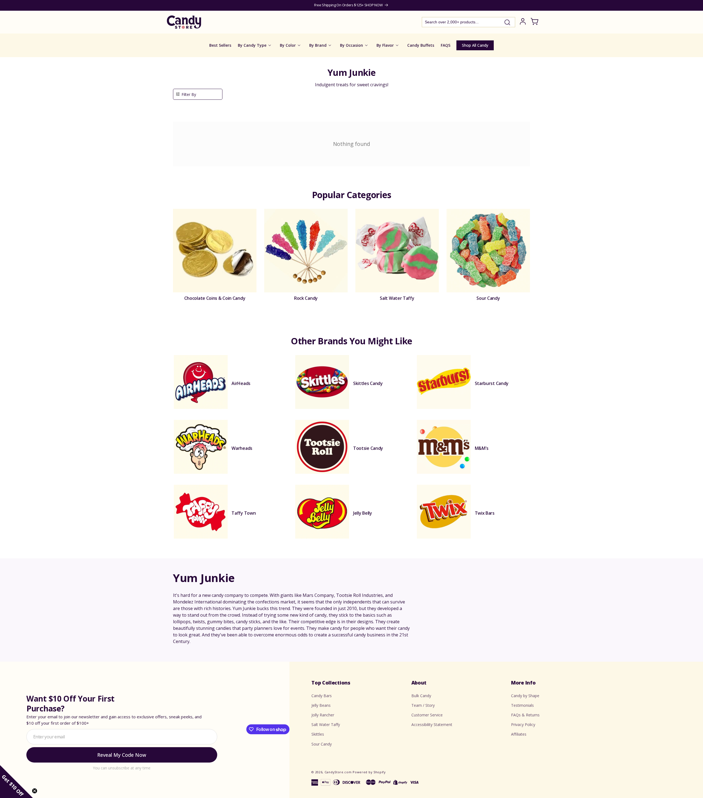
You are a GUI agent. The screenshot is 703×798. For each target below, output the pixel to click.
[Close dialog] (407, 354)
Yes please (351, 450)
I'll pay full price (351, 465)
